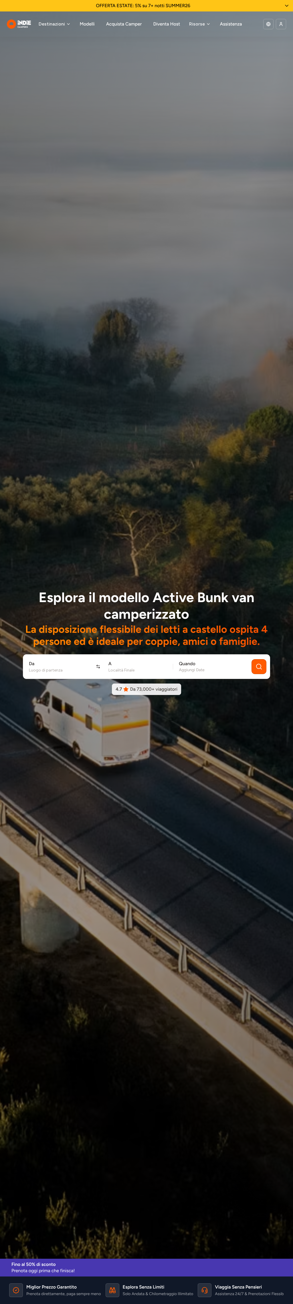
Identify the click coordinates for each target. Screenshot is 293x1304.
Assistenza (231, 24)
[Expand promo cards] (287, 6)
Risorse (197, 24)
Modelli (87, 24)
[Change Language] (268, 24)
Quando (187, 663)
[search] (259, 666)
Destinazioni (52, 24)
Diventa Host (166, 24)
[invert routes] (98, 666)
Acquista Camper (124, 24)
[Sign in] (281, 24)
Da (31, 663)
